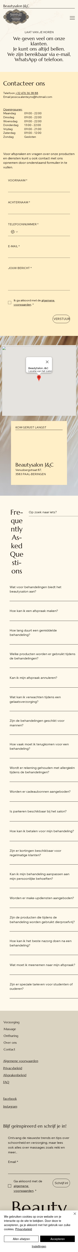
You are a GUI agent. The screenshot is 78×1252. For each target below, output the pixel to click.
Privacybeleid (12, 1068)
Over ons (10, 1042)
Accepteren (57, 1239)
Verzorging (11, 1022)
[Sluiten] (72, 1216)
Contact (9, 1049)
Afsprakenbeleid (14, 1075)
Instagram (10, 1106)
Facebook (10, 1099)
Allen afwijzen (21, 1239)
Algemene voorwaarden (20, 1061)
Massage (10, 1029)
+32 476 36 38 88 (26, 93)
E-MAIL (14, 246)
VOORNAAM (17, 180)
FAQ (6, 1082)
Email (13, 1162)
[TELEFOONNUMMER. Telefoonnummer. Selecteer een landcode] (14, 231)
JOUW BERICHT (20, 268)
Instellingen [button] (39, 1246)
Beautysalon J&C (16, 6)
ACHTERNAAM (19, 202)
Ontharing (11, 1036)
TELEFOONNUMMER (23, 224)
